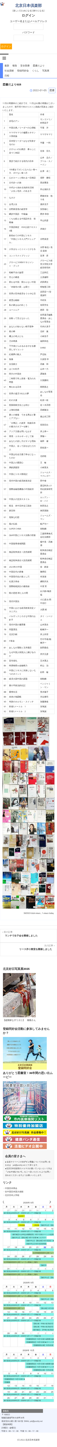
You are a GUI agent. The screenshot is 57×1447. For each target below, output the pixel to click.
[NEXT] (51, 1202)
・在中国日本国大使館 (13, 1191)
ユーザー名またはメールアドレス (28, 21)
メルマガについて (14, 1171)
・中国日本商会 (10, 1188)
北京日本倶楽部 (28, 5)
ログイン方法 (27, 1161)
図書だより (39, 65)
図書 (52, 90)
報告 (14, 65)
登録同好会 (23, 70)
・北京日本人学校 (11, 1195)
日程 (7, 75)
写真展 (45, 70)
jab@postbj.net (19, 1164)
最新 (7, 65)
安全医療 (25, 65)
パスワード (28, 32)
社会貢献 (9, 70)
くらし (35, 70)
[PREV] (5, 1202)
